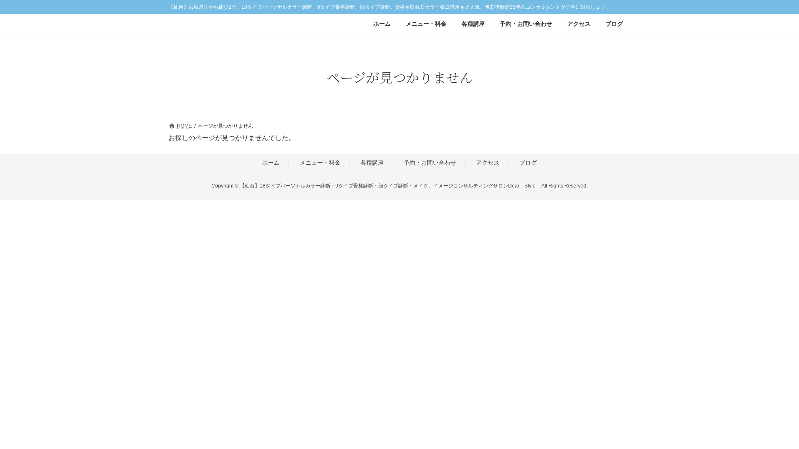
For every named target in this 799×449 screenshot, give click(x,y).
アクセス (487, 162)
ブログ (528, 162)
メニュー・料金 (320, 162)
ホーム (271, 162)
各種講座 (372, 162)
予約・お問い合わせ (430, 162)
